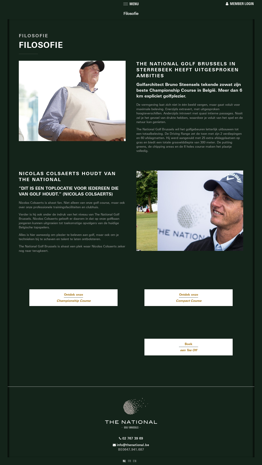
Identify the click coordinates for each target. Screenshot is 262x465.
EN (134, 461)
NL (124, 461)
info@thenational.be (133, 445)
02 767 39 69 (132, 438)
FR (129, 461)
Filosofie (131, 13)
